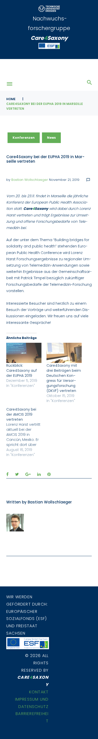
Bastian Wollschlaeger (29, 179)
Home (11, 99)
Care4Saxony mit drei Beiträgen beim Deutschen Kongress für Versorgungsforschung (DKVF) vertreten (63, 378)
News (51, 137)
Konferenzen (24, 137)
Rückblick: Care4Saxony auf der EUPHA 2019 (21, 370)
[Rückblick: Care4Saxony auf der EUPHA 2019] (23, 353)
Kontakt (38, 692)
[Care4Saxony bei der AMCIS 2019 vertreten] (26, 432)
